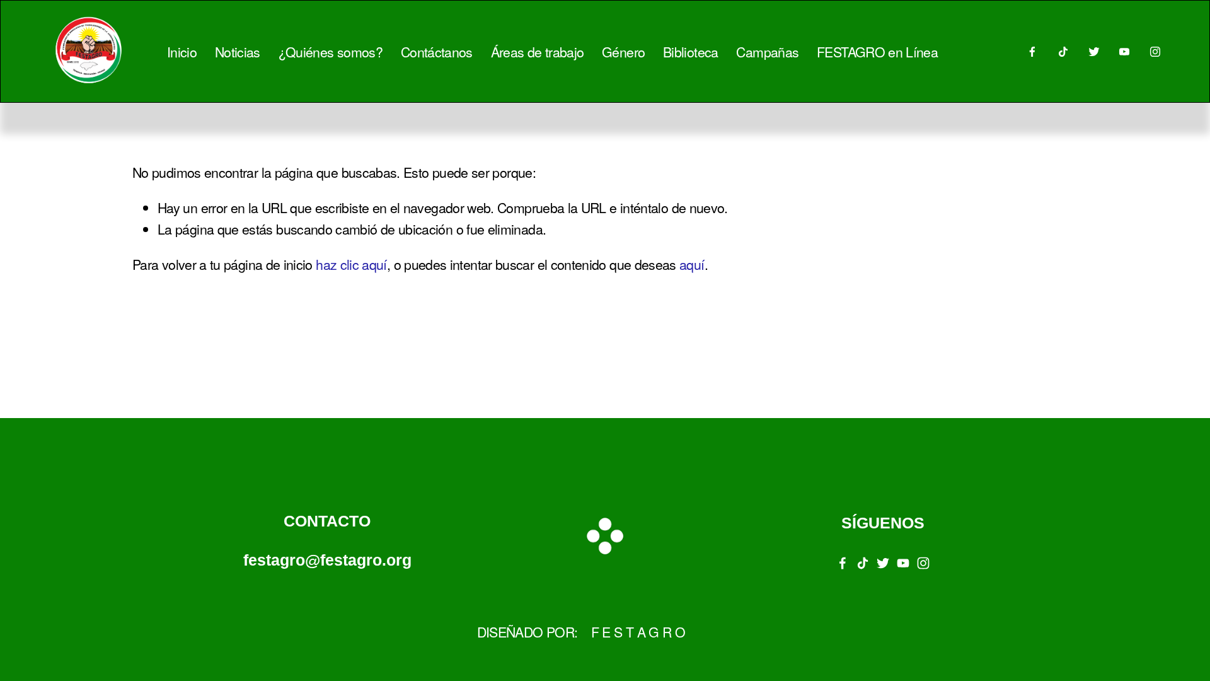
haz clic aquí (351, 264)
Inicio (182, 51)
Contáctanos (437, 51)
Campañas (767, 51)
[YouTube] (1124, 51)
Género (623, 51)
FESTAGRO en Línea (877, 51)
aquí (691, 264)
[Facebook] (1032, 51)
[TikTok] (1063, 51)
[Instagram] (1155, 51)
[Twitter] (1094, 51)
